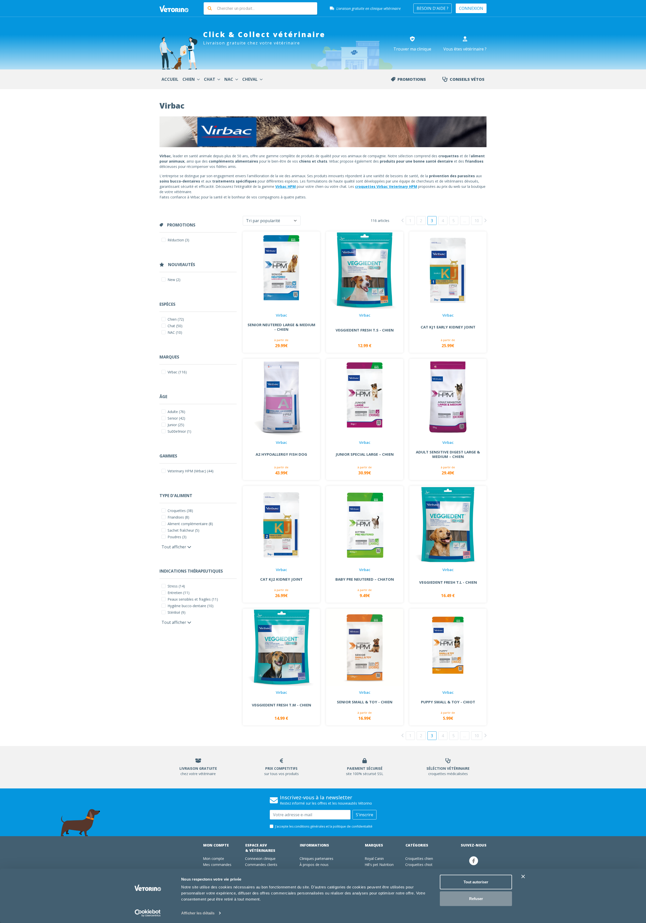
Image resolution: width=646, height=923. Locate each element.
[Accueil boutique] (177, 8)
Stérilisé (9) (176, 612)
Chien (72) (176, 319)
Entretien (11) (179, 592)
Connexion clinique (260, 858)
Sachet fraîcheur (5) (183, 530)
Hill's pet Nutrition (379, 864)
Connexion (471, 8)
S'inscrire (364, 814)
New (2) (174, 279)
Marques (374, 845)
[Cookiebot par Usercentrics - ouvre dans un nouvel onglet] (148, 913)
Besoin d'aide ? (432, 8)
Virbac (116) (177, 372)
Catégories (417, 845)
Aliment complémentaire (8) (190, 523)
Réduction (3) (178, 240)
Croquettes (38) (180, 510)
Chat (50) (175, 325)
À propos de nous (314, 864)
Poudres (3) (177, 536)
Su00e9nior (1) (179, 431)
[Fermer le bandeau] (523, 876)
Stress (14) (176, 586)
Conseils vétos (467, 79)
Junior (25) (176, 424)
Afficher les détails (197, 913)
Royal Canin (374, 858)
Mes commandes (217, 864)
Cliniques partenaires (316, 858)
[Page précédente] (402, 220)
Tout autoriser (476, 882)
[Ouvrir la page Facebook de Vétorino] (473, 860)
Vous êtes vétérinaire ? (465, 49)
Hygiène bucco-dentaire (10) (190, 605)
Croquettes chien (419, 858)
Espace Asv (260, 848)
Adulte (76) (176, 411)
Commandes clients (261, 864)
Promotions (411, 79)
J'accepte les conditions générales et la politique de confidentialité (323, 826)
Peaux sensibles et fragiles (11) (193, 599)
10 (476, 220)
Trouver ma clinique (412, 49)
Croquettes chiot (419, 864)
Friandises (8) (178, 517)
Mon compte (216, 845)
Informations (314, 845)
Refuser (476, 898)
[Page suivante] (485, 220)
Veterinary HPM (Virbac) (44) (190, 471)
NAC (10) (175, 332)
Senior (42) (176, 418)
